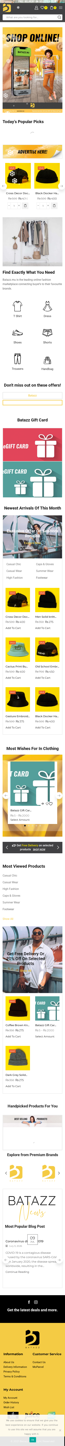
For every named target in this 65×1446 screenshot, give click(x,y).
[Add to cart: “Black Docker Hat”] (54, 205)
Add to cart (42, 628)
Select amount (20, 819)
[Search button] (59, 17)
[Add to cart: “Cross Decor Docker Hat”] (25, 205)
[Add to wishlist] (50, 804)
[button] (61, 186)
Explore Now (32, 543)
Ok (32, 1439)
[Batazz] (49, 1173)
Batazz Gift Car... (20, 810)
